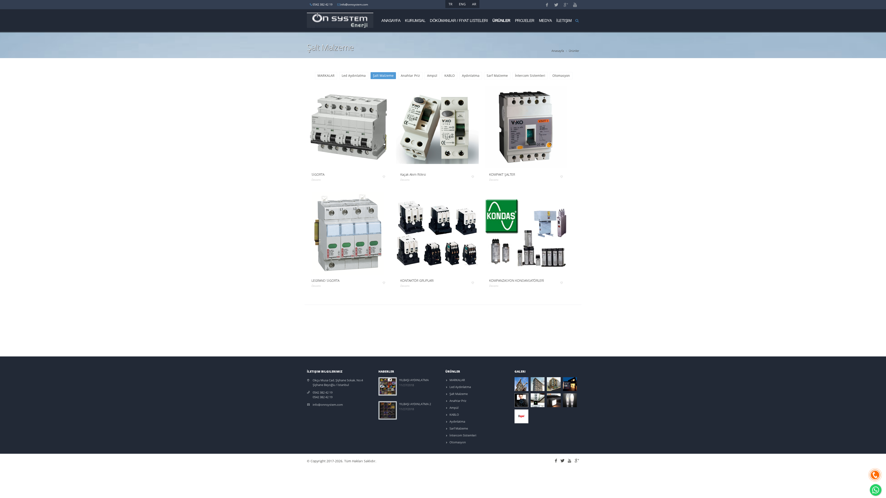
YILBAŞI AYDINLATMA (414, 380)
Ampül (432, 75)
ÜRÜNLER (501, 20)
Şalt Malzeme (383, 75)
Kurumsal (415, 20)
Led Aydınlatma (354, 75)
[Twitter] (563, 460)
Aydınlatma (470, 75)
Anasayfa (390, 20)
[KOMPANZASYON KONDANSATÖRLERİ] (526, 233)
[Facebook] (557, 460)
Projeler (524, 20)
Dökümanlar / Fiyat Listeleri (459, 20)
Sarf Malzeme (497, 75)
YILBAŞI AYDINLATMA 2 (415, 404)
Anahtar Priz (410, 75)
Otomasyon (561, 75)
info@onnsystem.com (328, 405)
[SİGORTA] (348, 127)
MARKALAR (326, 75)
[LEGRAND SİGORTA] (348, 233)
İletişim (564, 20)
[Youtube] (570, 460)
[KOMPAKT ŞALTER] (526, 127)
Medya (545, 20)
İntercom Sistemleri (530, 75)
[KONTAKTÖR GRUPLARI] (437, 233)
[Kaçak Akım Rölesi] (437, 127)
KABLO (449, 75)
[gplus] (576, 460)
